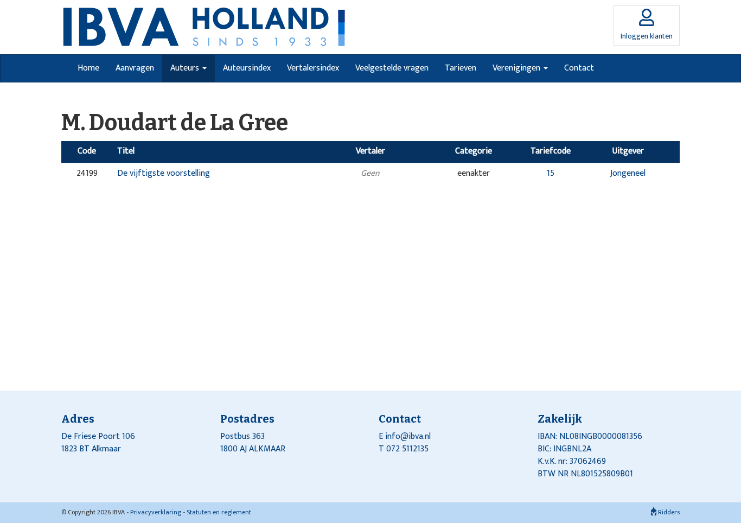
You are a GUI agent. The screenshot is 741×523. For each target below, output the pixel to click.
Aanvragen (135, 68)
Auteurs (185, 68)
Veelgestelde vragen (392, 68)
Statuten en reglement (219, 512)
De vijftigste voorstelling (163, 173)
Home (88, 68)
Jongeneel (628, 173)
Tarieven (460, 68)
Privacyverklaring (155, 512)
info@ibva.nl (408, 436)
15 (550, 173)
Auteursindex (247, 68)
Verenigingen (517, 68)
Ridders (668, 512)
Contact (579, 68)
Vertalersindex (313, 68)
